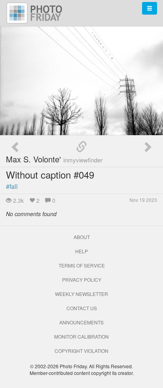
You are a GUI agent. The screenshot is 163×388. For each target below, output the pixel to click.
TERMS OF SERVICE (82, 265)
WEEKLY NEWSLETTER (81, 293)
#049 (84, 174)
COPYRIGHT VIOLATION (81, 350)
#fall (12, 186)
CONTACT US (81, 308)
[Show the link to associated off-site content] (81, 147)
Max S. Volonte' (54, 159)
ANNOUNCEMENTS (81, 322)
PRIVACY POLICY (81, 279)
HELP (81, 251)
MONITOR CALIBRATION (81, 336)
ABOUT (82, 237)
